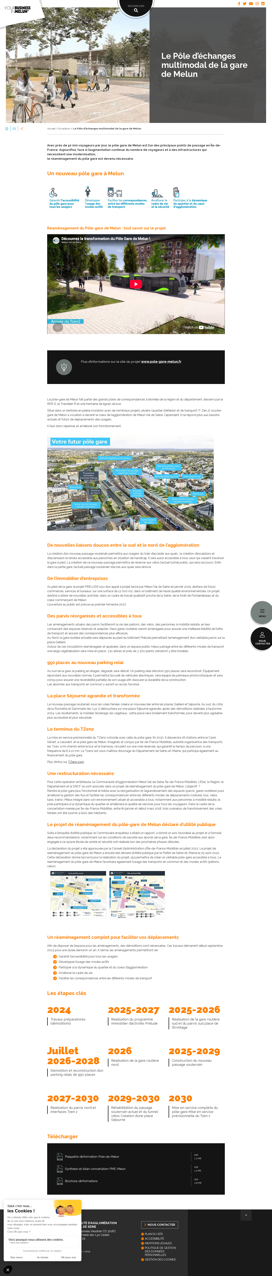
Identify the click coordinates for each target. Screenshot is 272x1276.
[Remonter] (246, 1215)
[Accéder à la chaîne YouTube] (251, 3)
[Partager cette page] (21, 128)
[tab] (239, 3)
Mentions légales (158, 1243)
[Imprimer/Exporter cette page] (6, 128)
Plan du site (154, 1234)
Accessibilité (154, 1238)
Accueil (51, 128)
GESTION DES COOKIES (160, 1259)
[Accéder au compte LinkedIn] (263, 3)
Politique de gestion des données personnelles (160, 1251)
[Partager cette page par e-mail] (14, 128)
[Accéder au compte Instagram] (257, 3)
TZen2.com (76, 762)
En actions (64, 128)
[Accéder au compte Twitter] (244, 3)
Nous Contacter (161, 1224)
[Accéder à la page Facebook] (239, 3)
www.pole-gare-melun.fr (161, 361)
